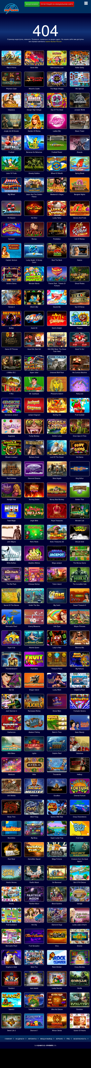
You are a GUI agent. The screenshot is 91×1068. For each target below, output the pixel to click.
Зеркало (59, 1039)
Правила (49, 1045)
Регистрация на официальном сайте (57, 4)
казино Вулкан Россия (53, 41)
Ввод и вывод (46, 1039)
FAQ (68, 1039)
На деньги (20, 1039)
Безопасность (79, 1039)
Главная (8, 1039)
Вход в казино (32, 4)
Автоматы (32, 1039)
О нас (40, 1045)
